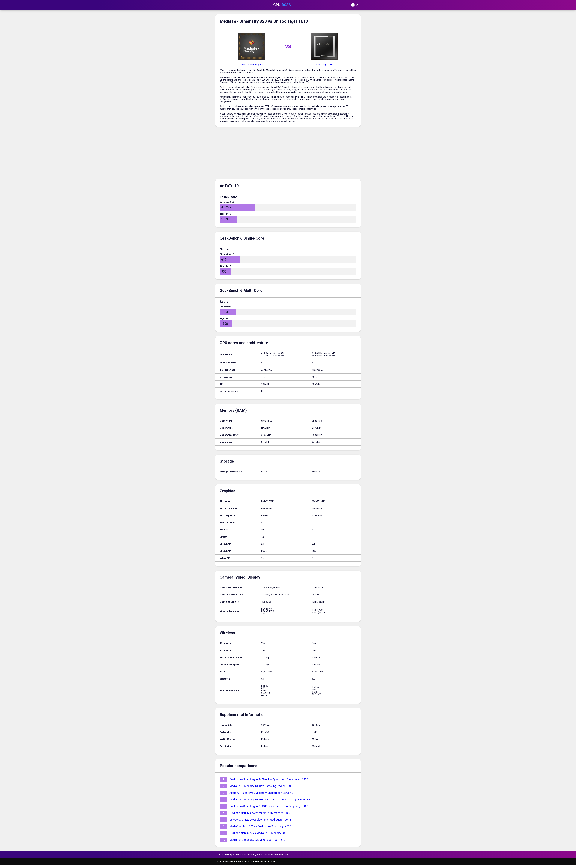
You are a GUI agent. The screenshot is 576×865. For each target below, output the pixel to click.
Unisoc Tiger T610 (324, 64)
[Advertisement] (288, 154)
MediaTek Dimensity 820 (251, 64)
